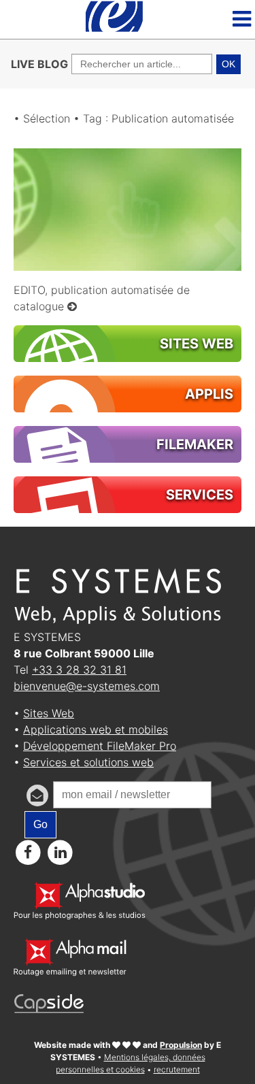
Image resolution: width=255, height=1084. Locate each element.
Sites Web (48, 713)
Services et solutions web (88, 762)
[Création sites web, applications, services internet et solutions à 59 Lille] (114, 30)
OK (228, 64)
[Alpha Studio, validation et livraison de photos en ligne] (80, 916)
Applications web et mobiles (95, 729)
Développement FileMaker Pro (99, 746)
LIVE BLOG (39, 64)
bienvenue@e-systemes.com (87, 686)
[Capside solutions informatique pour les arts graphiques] (49, 1009)
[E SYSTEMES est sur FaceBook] (28, 852)
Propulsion (181, 1045)
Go (40, 824)
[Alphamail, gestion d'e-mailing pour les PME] (70, 972)
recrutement (177, 1069)
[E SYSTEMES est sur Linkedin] (60, 852)
